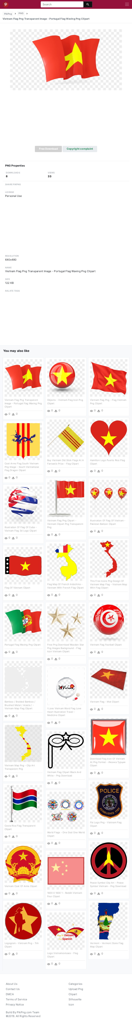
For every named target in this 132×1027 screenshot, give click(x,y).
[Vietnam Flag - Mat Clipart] (108, 679)
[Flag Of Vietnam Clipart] (23, 565)
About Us (11, 983)
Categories (75, 983)
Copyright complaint (80, 148)
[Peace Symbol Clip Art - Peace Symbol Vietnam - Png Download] (108, 860)
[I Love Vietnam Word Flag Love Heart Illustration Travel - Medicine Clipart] (66, 686)
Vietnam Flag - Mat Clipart (104, 701)
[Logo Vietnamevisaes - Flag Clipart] (66, 931)
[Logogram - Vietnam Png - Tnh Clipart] (23, 921)
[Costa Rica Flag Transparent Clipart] (23, 803)
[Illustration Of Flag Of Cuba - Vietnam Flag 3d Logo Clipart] (23, 505)
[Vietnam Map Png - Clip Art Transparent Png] (23, 743)
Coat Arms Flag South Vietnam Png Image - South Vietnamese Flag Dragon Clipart (22, 467)
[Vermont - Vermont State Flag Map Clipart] (108, 921)
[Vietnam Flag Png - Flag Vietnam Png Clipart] (108, 377)
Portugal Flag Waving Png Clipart (23, 644)
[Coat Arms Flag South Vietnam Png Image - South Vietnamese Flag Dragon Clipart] (23, 441)
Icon (71, 1004)
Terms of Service (16, 999)
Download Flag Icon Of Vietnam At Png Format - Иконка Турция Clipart (107, 762)
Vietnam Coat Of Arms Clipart (21, 886)
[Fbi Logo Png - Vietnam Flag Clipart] (108, 800)
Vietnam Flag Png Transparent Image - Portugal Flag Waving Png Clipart (23, 403)
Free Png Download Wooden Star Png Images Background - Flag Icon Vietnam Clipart (65, 648)
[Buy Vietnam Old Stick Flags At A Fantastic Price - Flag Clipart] (66, 438)
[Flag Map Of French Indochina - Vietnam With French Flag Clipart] (66, 562)
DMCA (10, 994)
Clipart (73, 994)
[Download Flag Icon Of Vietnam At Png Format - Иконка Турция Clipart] (108, 736)
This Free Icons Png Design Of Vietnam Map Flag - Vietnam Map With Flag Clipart (108, 584)
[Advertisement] (66, 120)
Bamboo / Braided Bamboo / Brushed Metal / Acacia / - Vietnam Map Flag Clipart (20, 705)
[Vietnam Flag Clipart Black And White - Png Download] (66, 750)
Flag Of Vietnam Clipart (17, 587)
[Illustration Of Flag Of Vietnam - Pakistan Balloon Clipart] (108, 498)
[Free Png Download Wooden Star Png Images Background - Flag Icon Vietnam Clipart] (66, 622)
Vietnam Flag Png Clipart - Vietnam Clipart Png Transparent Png (65, 524)
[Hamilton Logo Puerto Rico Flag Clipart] (108, 438)
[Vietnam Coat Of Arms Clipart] (23, 864)
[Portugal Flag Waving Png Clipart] (23, 622)
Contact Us (13, 989)
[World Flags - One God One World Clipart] (66, 810)
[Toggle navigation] (127, 4)
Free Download (48, 148)
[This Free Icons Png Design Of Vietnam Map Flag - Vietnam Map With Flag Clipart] (108, 558)
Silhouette (75, 999)
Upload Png (76, 989)
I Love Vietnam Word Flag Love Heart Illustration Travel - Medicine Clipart (64, 711)
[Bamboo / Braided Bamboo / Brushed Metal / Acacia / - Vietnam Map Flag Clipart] (23, 679)
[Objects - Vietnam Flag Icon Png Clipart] (66, 377)
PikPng (8, 13)
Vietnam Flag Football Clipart (106, 644)
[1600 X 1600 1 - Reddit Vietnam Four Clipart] (66, 870)
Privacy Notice (15, 1004)
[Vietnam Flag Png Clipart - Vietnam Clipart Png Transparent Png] (66, 498)
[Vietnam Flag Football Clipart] (108, 622)
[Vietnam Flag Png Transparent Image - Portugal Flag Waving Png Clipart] (66, 59)
